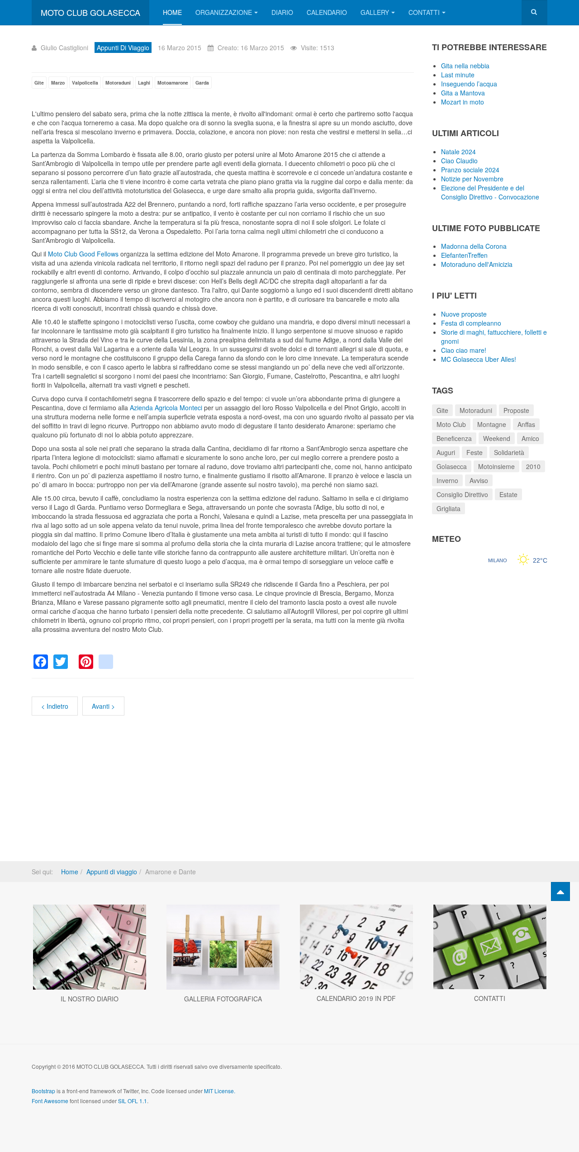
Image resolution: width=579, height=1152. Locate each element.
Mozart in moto (462, 101)
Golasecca (452, 466)
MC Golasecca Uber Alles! (478, 359)
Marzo (58, 82)
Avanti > (103, 706)
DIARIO (282, 12)
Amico (530, 438)
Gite (39, 82)
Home (172, 12)
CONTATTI (424, 12)
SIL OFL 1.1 (132, 1101)
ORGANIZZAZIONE (223, 12)
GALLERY (375, 12)
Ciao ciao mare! (463, 350)
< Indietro (54, 706)
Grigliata (448, 508)
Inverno (447, 480)
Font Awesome (50, 1101)
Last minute (458, 74)
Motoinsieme (496, 466)
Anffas (526, 424)
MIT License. (219, 1091)
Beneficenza (454, 438)
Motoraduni (118, 82)
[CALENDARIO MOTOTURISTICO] (356, 947)
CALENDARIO (327, 12)
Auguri (446, 452)
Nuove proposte (464, 313)
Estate (508, 494)
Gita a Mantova (463, 92)
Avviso (479, 480)
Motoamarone (172, 82)
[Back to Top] (560, 891)
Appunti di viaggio (111, 871)
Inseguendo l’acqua (469, 83)
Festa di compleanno (471, 322)
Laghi (144, 82)
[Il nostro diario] (89, 947)
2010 (533, 466)
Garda (202, 82)
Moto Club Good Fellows (83, 253)
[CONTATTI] (489, 947)
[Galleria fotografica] (222, 947)
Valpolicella (85, 82)
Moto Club (451, 424)
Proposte (516, 410)
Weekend (496, 438)
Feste (474, 452)
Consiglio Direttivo (462, 494)
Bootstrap (43, 1091)
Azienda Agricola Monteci (166, 407)
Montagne (491, 424)
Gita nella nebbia (465, 65)
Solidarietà (509, 452)
